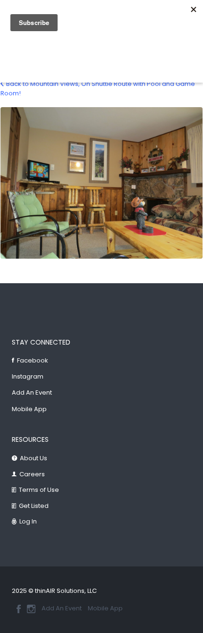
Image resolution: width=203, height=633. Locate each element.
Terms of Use (39, 489)
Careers (32, 474)
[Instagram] (31, 609)
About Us (33, 458)
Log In (28, 521)
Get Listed (34, 505)
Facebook (32, 360)
